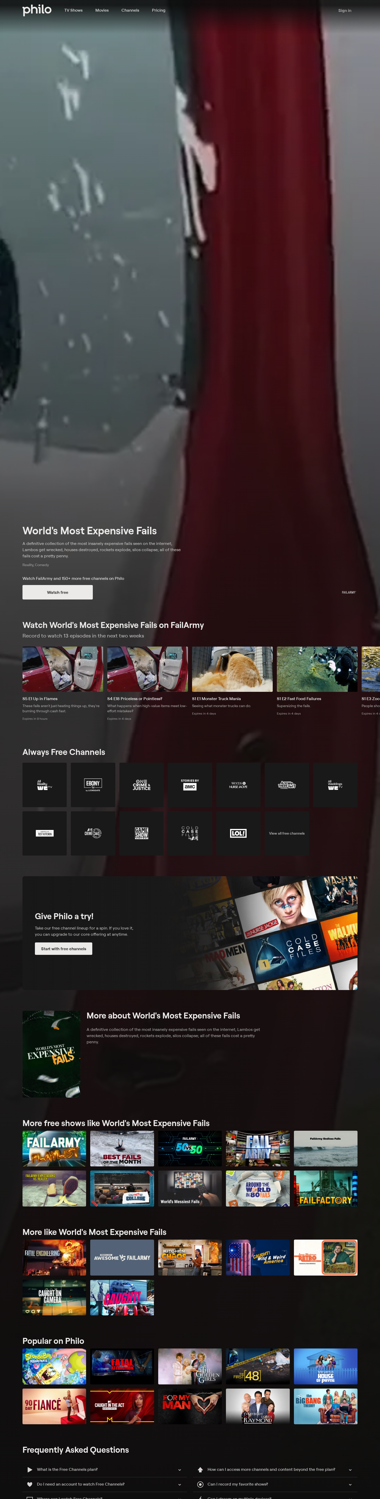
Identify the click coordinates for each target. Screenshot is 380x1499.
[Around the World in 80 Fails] (258, 1188)
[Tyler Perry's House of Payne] (326, 1366)
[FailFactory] (326, 1188)
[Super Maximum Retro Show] (326, 1258)
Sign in (344, 10)
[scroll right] (373, 669)
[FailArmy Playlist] (54, 1149)
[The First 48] (258, 1366)
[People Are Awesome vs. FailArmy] (122, 1258)
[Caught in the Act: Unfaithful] (122, 1407)
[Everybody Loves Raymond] (258, 1407)
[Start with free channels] (190, 933)
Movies (102, 10)
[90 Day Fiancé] (54, 1407)
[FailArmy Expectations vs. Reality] (54, 1188)
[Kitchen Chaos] (190, 1258)
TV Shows (73, 10)
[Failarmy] (258, 1149)
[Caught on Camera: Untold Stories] (54, 1298)
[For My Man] (190, 1407)
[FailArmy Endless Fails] (326, 1149)
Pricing (158, 10)
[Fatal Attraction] (122, 1366)
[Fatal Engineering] (54, 1258)
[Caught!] (122, 1298)
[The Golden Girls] (190, 1366)
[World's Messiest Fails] (190, 1188)
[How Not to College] (122, 1188)
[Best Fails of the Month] (122, 1149)
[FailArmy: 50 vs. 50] (190, 1149)
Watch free (57, 592)
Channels (130, 10)
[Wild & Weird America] (258, 1258)
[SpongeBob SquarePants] (54, 1366)
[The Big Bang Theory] (326, 1407)
